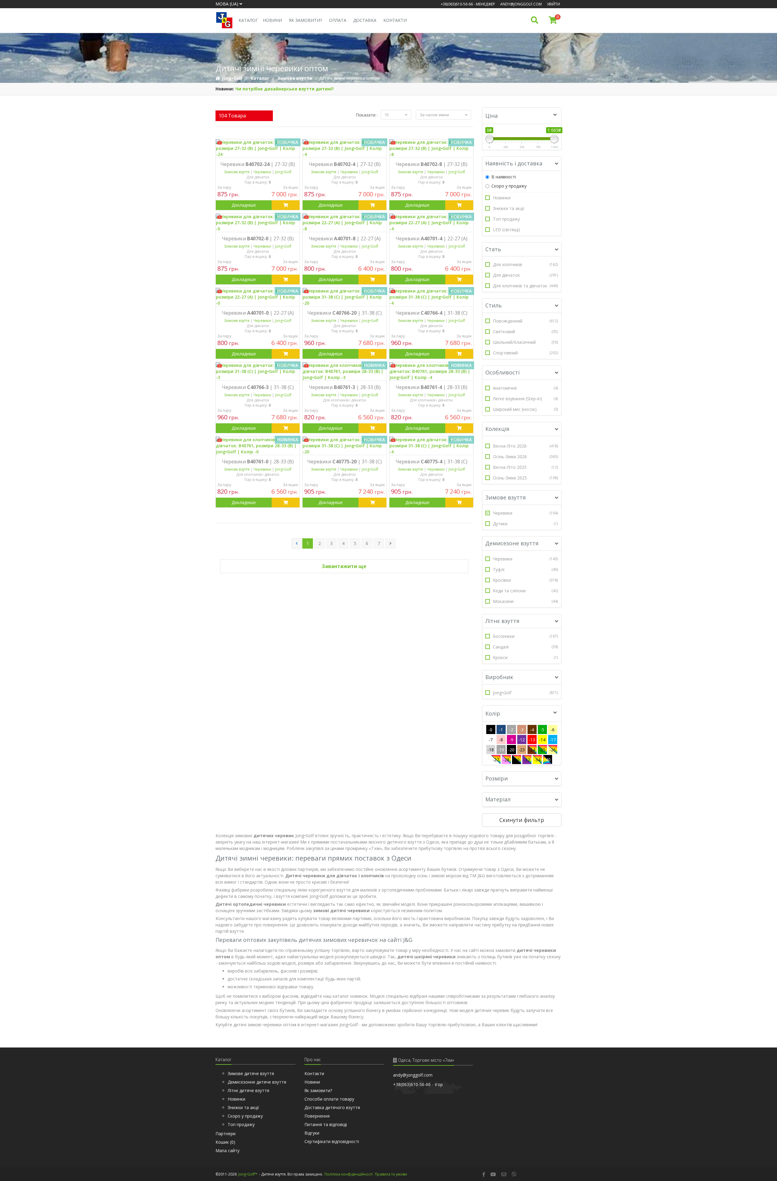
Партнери (225, 1133)
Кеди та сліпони (525, 591)
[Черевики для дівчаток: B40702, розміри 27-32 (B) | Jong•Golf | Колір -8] (431, 148)
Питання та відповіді (325, 1124)
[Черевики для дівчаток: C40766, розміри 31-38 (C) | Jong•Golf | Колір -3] (258, 371)
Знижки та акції (508, 208)
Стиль (493, 305)
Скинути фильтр (521, 820)
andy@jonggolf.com (521, 4)
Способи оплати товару (329, 1099)
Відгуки (311, 1133)
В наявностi (503, 177)
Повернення (317, 1116)
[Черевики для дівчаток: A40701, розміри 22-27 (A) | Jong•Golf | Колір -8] (344, 223)
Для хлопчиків (525, 264)
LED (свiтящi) (506, 229)
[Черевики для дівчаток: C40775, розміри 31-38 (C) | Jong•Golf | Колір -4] (431, 446)
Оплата (337, 20)
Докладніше (244, 205)
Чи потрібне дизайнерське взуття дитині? (284, 89)
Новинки (502, 198)
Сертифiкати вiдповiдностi (331, 1141)
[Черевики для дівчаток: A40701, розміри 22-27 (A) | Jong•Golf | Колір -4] (431, 223)
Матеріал (498, 799)
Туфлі (525, 569)
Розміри (496, 778)
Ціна (491, 115)
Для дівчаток (525, 275)
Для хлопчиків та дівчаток (525, 286)
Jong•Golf (525, 692)
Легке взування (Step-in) (525, 398)
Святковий (525, 331)
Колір (492, 713)
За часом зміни (435, 114)
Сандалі (525, 647)
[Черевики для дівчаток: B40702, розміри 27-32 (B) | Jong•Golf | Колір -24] (258, 148)
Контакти (395, 20)
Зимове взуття (505, 497)
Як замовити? (305, 20)
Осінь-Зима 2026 (525, 456)
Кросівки (525, 580)
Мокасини (525, 601)
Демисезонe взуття (511, 543)
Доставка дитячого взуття (332, 1107)
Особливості (502, 372)
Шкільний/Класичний (525, 342)
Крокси (525, 657)
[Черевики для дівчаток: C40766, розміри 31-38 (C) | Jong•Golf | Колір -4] (431, 297)
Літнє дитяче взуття (248, 1090)
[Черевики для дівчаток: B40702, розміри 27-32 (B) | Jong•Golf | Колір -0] (258, 223)
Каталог (248, 20)
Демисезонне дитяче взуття (257, 1082)
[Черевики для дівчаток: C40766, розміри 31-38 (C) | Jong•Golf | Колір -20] (344, 297)
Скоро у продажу (509, 186)
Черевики (525, 513)
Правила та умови (391, 1174)
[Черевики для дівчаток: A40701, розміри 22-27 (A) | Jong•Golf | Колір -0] (258, 297)
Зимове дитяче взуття (251, 1073)
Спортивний (525, 353)
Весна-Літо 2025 (525, 467)
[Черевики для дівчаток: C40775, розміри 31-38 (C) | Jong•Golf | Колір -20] (344, 446)
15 (387, 114)
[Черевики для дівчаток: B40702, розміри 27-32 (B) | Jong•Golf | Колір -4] (344, 148)
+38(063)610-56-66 (457, 4)
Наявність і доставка (513, 163)
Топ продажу (506, 219)
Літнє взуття (502, 620)
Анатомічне (525, 388)
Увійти (553, 4)
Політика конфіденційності (348, 1174)
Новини (272, 20)
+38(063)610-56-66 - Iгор (418, 1084)
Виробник (499, 677)
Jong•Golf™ (247, 1174)
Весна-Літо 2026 (525, 446)
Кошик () (225, 1142)
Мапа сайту (227, 1150)
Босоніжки (525, 636)
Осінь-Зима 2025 (525, 478)
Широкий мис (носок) (525, 409)
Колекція (497, 428)
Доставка (364, 20)
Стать (493, 249)
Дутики (525, 523)
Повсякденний (525, 321)
